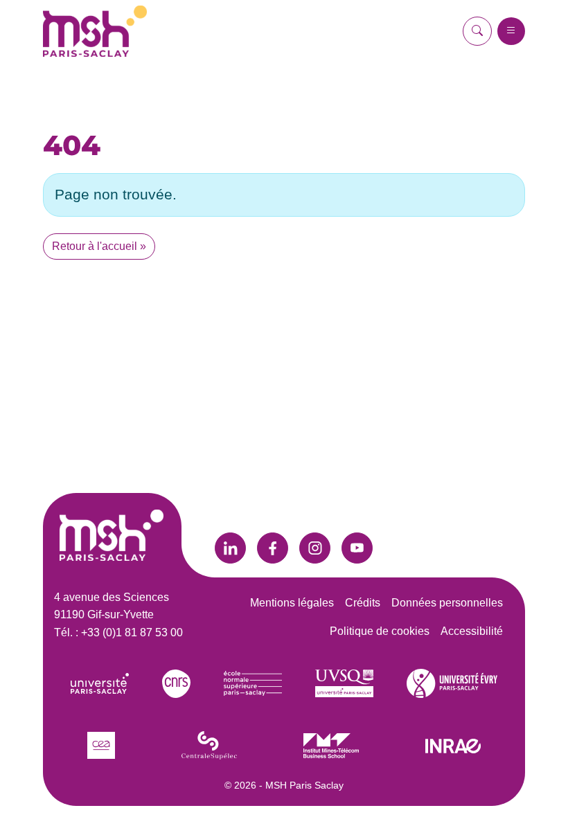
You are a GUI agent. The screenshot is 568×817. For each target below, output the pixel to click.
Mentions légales (292, 603)
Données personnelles (447, 603)
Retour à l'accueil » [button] (99, 246)
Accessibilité (472, 631)
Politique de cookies (379, 631)
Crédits (362, 603)
